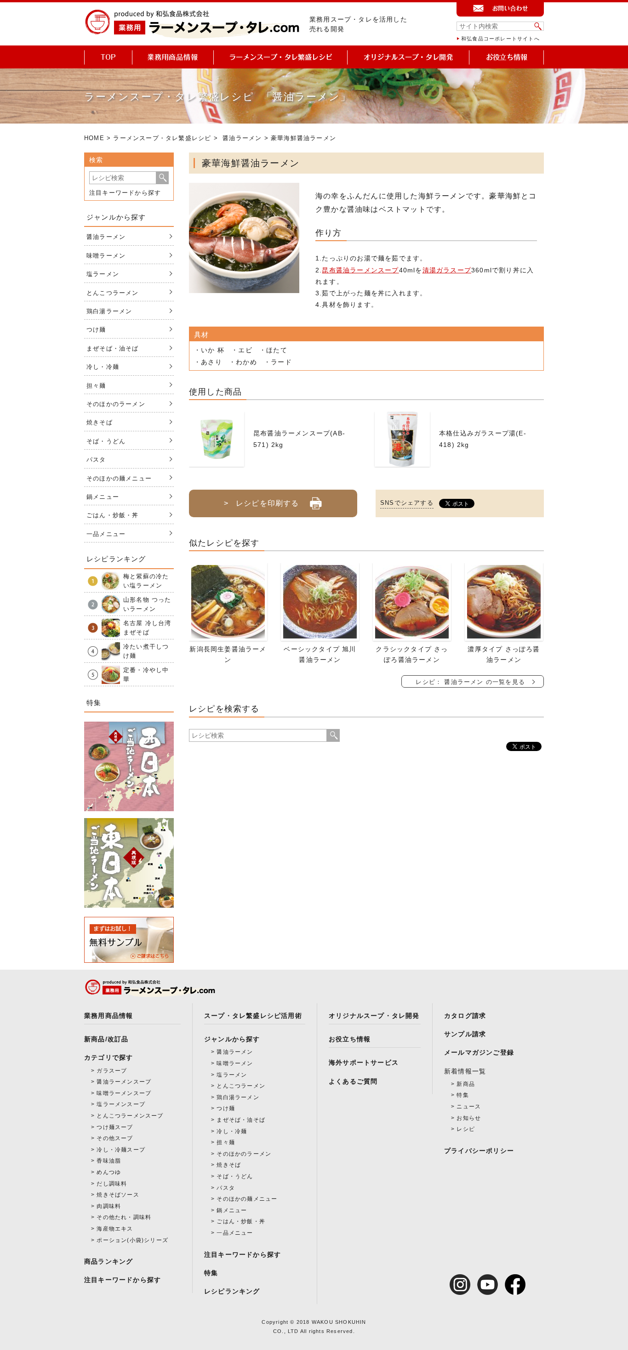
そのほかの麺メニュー (119, 478)
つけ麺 (96, 329)
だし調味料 (112, 1184)
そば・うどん (106, 441)
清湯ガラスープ (446, 270)
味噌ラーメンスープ (124, 1093)
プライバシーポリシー (479, 1150)
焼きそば (99, 422)
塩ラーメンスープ (121, 1104)
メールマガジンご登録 (479, 1052)
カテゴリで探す (108, 1057)
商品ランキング (108, 1261)
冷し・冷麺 (102, 366)
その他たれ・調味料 (124, 1217)
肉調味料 (109, 1206)
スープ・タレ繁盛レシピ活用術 (253, 1015)
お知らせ (469, 1118)
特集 (211, 1273)
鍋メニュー (102, 496)
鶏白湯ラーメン (109, 311)
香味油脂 (109, 1161)
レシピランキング (232, 1291)
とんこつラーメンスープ (130, 1116)
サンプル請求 (465, 1034)
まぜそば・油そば (112, 348)
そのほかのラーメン (115, 404)
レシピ (466, 1129)
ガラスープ (112, 1071)
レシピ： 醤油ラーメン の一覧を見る (470, 681)
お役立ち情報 (350, 1039)
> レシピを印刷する (261, 503)
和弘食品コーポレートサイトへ (500, 38)
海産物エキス (115, 1229)
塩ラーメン (102, 274)
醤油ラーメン (242, 138)
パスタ (96, 459)
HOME (94, 138)
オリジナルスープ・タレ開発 (374, 1015)
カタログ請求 (465, 1015)
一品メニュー (106, 534)
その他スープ (115, 1138)
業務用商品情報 (108, 1015)
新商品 (466, 1084)
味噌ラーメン (106, 255)
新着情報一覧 (465, 1071)
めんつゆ (109, 1172)
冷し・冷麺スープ (121, 1150)
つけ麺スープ (115, 1127)
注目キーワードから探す (125, 192)
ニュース (469, 1106)
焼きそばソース (118, 1195)
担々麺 (96, 385)
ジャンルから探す (232, 1039)
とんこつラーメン (112, 292)
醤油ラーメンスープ (124, 1082)
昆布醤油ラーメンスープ (360, 270)
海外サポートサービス (364, 1062)
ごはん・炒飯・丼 (112, 515)
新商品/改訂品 (106, 1039)
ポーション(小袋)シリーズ (132, 1240)
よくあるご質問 (353, 1081)
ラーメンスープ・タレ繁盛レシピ (162, 138)
